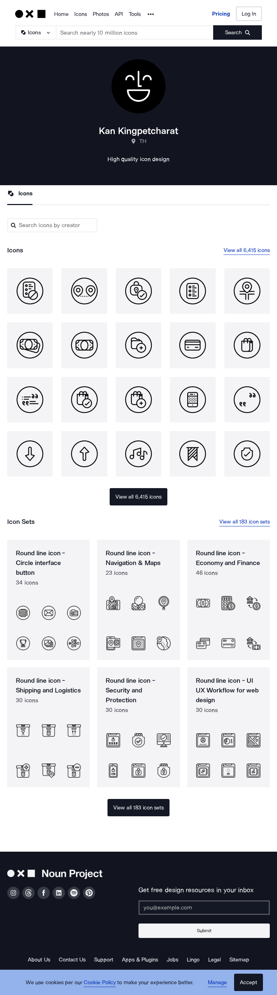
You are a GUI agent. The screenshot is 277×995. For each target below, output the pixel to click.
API (119, 14)
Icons (80, 14)
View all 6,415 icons (247, 250)
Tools (135, 14)
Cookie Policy (100, 982)
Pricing (221, 13)
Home (61, 14)
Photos (101, 14)
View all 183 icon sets (244, 521)
